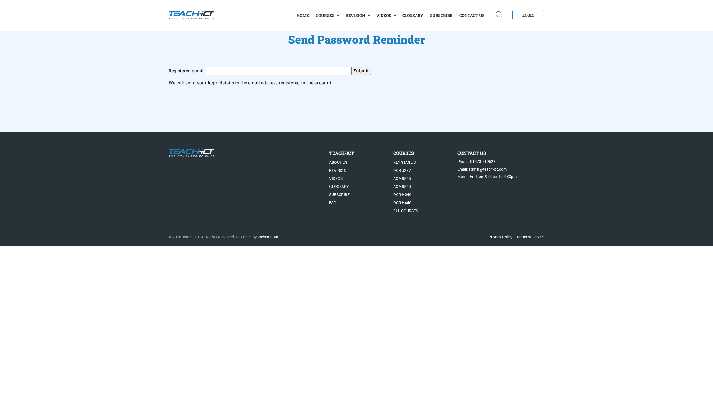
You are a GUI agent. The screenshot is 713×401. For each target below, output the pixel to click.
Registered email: (187, 71)
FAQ (332, 202)
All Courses (405, 211)
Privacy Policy (500, 237)
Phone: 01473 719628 (476, 161)
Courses (325, 15)
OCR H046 (402, 194)
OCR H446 (402, 202)
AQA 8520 (402, 186)
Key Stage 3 (404, 162)
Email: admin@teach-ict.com (482, 169)
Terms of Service (530, 237)
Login (528, 15)
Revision (355, 15)
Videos (383, 15)
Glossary (412, 15)
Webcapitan (268, 237)
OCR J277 (402, 170)
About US (338, 162)
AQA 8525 (402, 178)
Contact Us (472, 15)
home (303, 15)
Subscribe (441, 15)
